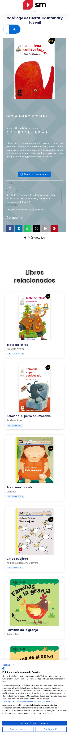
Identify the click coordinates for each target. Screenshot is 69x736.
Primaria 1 (22, 198)
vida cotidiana (37, 209)
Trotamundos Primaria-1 (18, 202)
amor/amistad (13, 209)
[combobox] (6, 29)
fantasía (25, 209)
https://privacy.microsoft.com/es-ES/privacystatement (27, 701)
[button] (34, 12)
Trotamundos (45, 198)
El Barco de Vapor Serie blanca (26, 195)
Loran (46, 195)
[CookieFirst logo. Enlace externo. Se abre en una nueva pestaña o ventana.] (3, 668)
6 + (8, 195)
